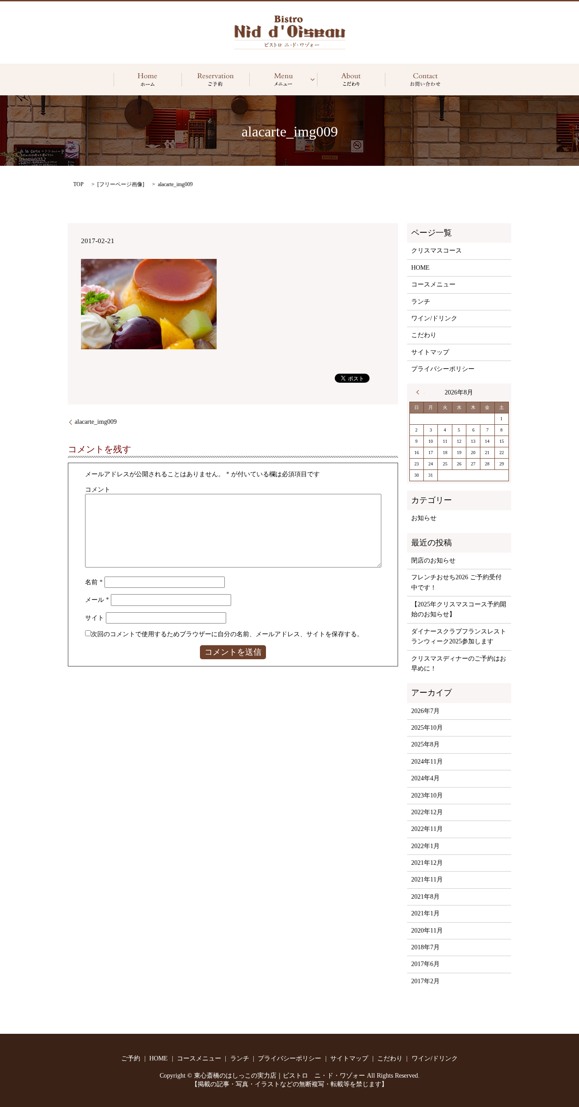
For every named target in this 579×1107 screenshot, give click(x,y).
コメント (97, 489)
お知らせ (424, 518)
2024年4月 (425, 778)
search (425, 79)
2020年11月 (427, 930)
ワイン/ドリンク (434, 318)
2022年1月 (425, 846)
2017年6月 (425, 964)
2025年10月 (427, 727)
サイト (94, 617)
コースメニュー (433, 284)
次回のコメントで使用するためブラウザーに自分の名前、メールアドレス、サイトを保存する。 (227, 634)
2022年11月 (427, 829)
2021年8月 (425, 896)
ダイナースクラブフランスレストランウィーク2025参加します (458, 636)
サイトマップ (430, 352)
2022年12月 (427, 812)
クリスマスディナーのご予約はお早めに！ (458, 663)
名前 (94, 582)
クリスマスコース (436, 250)
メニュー (283, 79)
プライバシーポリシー (443, 369)
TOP (78, 184)
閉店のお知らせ (433, 560)
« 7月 (420, 392)
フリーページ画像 (120, 184)
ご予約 (215, 79)
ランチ (420, 301)
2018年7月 (425, 947)
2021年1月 (425, 913)
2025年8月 (425, 744)
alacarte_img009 (96, 421)
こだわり (351, 79)
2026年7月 (425, 711)
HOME (147, 79)
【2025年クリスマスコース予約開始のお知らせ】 (458, 609)
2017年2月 (425, 981)
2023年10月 (427, 795)
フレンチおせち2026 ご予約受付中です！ (456, 582)
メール (97, 599)
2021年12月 (427, 862)
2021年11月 (427, 879)
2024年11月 (427, 761)
